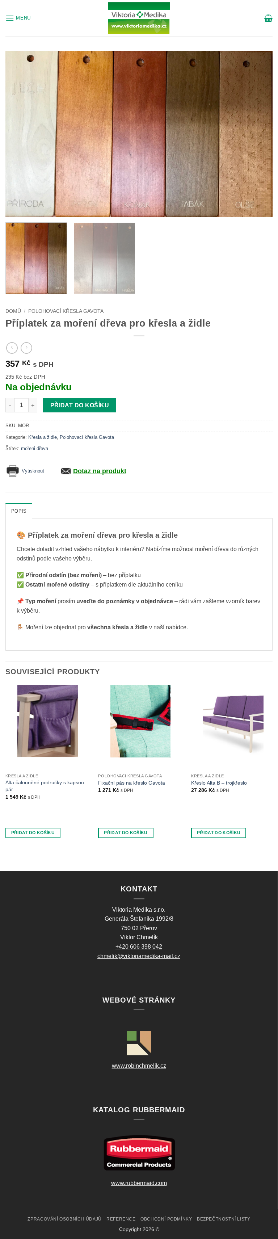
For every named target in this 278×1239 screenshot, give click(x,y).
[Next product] (11, 347)
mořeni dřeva (34, 448)
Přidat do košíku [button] (33, 833)
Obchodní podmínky (166, 1219)
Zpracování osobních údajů (64, 1219)
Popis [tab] (18, 511)
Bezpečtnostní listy (223, 1219)
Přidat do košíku (79, 405)
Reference (121, 1219)
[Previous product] (26, 347)
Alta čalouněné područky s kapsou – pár (46, 786)
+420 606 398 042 (138, 947)
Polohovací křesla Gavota (66, 311)
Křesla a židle (42, 437)
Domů (13, 311)
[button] (18, 18)
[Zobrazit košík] (268, 18)
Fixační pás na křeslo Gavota (131, 783)
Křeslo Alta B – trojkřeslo (219, 783)
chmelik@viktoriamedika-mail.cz (138, 956)
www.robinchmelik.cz (139, 1066)
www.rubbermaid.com (139, 1183)
